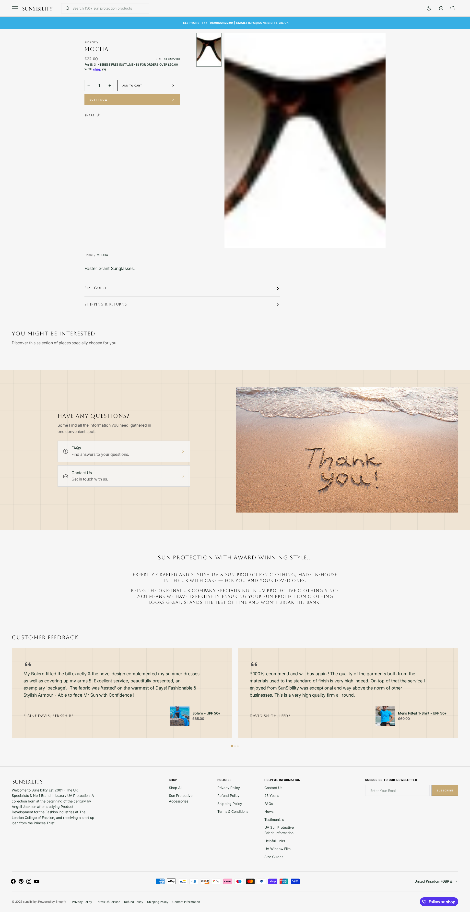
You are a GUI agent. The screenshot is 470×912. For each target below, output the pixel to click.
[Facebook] (101, 127)
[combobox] (109, 8)
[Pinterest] (111, 127)
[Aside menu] (17, 8)
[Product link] (179, 716)
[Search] (65, 8)
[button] (440, 8)
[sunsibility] (37, 8)
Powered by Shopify (52, 901)
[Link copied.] (120, 127)
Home (88, 255)
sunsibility (30, 901)
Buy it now (98, 99)
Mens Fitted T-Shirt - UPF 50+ (422, 713)
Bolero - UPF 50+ (206, 713)
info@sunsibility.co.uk (268, 22)
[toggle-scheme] (428, 8)
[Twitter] (92, 127)
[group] (122, 693)
